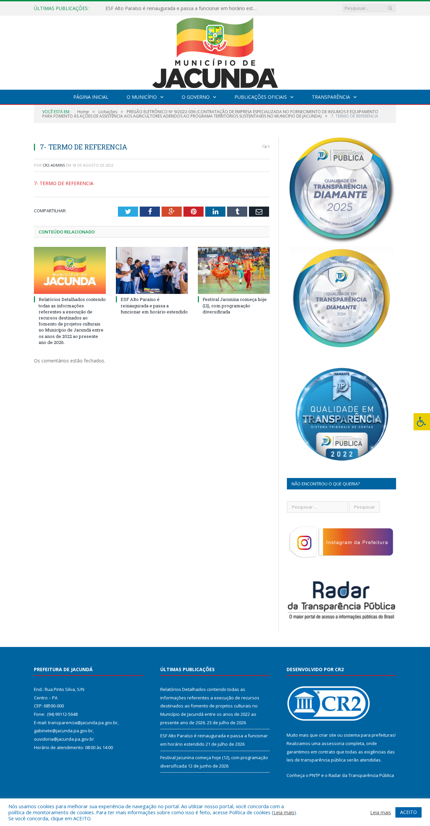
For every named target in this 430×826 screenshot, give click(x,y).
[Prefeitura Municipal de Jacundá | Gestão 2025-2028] (215, 50)
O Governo (196, 97)
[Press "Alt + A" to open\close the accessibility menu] (422, 421)
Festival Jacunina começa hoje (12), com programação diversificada (235, 305)
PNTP (314, 775)
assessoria (332, 743)
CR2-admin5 (54, 165)
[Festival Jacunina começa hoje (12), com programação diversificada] (234, 270)
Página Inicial (91, 97)
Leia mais (283, 812)
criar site (327, 735)
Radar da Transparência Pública (361, 775)
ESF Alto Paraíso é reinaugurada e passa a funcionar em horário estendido (182, 8)
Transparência (331, 97)
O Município (142, 97)
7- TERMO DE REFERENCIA (63, 183)
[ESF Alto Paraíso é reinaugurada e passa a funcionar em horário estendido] (152, 270)
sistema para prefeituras (369, 735)
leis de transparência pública (316, 760)
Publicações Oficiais (260, 97)
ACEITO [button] (408, 812)
